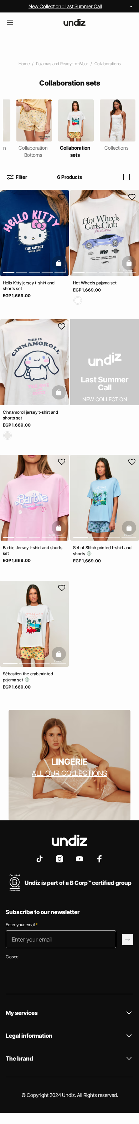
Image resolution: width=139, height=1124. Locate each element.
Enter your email (21, 924)
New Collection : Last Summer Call (65, 6)
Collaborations (107, 63)
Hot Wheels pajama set (95, 282)
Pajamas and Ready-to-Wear (62, 63)
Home (24, 63)
